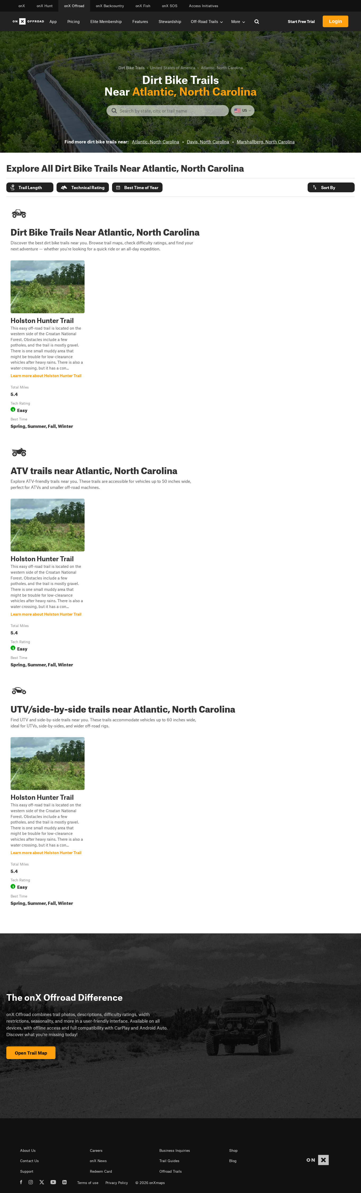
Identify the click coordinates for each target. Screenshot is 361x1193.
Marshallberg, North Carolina (266, 141)
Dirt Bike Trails (131, 67)
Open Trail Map (31, 1052)
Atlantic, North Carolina (155, 141)
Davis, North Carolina (208, 141)
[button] (29, 187)
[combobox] (171, 110)
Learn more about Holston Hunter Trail (47, 345)
